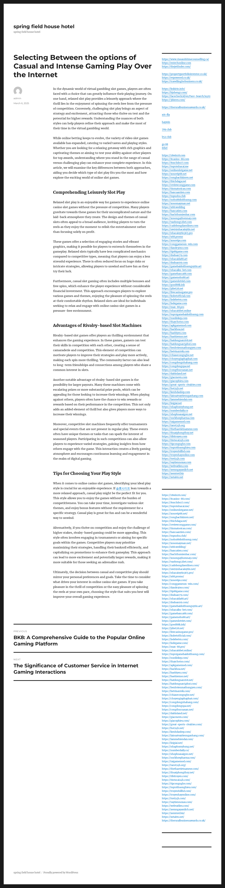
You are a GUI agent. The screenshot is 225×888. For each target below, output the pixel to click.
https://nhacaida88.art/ (175, 598)
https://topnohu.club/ (174, 535)
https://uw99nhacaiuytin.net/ (179, 569)
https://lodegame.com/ (175, 643)
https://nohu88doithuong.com (179, 199)
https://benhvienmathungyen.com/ (182, 687)
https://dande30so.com (175, 247)
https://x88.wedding (173, 207)
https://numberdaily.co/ (175, 750)
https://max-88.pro (173, 307)
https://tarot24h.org (173, 425)
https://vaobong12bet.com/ (177, 561)
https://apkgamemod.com (176, 325)
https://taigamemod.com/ (176, 761)
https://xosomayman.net (176, 203)
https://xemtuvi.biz (173, 473)
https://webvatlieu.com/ (175, 805)
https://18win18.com (173, 155)
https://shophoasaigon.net (177, 414)
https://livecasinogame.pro (177, 292)
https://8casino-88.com (175, 159)
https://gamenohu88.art (175, 277)
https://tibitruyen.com (174, 436)
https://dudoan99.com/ (175, 602)
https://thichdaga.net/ (174, 521)
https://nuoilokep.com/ (175, 657)
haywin (166, 122)
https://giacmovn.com (174, 377)
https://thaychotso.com (175, 321)
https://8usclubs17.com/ (176, 502)
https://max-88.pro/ (173, 646)
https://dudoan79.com (175, 255)
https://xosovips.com (174, 240)
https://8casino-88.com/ (176, 498)
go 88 (165, 144)
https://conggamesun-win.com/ (180, 583)
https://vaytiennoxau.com (176, 462)
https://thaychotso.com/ (176, 661)
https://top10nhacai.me (175, 166)
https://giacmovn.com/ (175, 717)
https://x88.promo (172, 236)
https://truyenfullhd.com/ (176, 791)
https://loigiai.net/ (172, 742)
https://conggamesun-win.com (180, 244)
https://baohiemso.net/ (175, 676)
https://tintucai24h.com (175, 440)
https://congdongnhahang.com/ (180, 702)
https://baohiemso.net (174, 336)
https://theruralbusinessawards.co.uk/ (183, 107)
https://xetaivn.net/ (173, 816)
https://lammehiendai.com (177, 399)
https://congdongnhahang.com (180, 362)
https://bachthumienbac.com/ (179, 554)
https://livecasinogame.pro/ (178, 632)
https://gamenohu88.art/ (176, 617)
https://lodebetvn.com (174, 299)
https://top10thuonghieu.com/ (179, 787)
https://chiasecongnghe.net (178, 355)
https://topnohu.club (174, 196)
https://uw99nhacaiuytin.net (178, 229)
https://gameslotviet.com (176, 281)
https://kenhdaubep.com (176, 392)
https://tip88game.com (175, 251)
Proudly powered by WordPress (60, 872)
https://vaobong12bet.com (177, 222)
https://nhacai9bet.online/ (177, 650)
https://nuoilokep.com (174, 318)
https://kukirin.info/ (173, 88)
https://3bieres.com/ (173, 99)
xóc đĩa (166, 114)
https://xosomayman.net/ (176, 543)
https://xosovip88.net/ (175, 513)
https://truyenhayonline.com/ (179, 794)
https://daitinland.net (174, 373)
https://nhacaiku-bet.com (176, 270)
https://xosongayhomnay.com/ (179, 558)
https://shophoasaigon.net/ (177, 754)
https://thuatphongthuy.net (177, 432)
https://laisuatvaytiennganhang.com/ (183, 735)
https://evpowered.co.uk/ (176, 77)
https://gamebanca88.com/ (177, 613)
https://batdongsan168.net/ (177, 680)
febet (165, 148)
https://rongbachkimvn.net (177, 177)
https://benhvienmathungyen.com (181, 347)
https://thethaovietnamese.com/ (180, 768)
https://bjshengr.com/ (174, 92)
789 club (167, 129)
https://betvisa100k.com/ (176, 691)
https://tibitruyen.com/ (175, 776)
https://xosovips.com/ (174, 580)
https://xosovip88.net (174, 173)
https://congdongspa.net (176, 366)
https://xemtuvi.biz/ (173, 813)
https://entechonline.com (176, 62)
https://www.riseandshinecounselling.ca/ (185, 59)
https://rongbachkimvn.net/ (178, 517)
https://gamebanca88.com (177, 273)
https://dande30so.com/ (175, 587)
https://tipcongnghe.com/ (177, 783)
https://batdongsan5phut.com (179, 344)
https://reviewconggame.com (178, 185)
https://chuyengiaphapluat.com (180, 358)
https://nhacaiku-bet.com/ (177, 609)
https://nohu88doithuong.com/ (180, 539)
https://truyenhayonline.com (178, 455)
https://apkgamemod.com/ (177, 665)
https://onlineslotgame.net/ (178, 509)
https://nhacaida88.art (174, 258)
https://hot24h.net (172, 388)
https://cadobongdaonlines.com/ (180, 565)
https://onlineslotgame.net (177, 170)
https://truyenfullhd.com (176, 451)
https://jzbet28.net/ (173, 628)
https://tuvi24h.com (173, 458)
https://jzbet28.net (172, 288)
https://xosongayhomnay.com (179, 218)
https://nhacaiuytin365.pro (177, 233)
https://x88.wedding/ (174, 546)
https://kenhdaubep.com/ (176, 731)
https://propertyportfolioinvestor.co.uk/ (184, 74)
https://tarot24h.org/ (174, 765)
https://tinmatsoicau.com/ (177, 528)
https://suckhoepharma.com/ (178, 757)
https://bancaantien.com (176, 192)
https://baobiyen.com (174, 332)
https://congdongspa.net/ (176, 705)
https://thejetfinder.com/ (176, 66)
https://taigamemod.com (176, 421)
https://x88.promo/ (173, 576)
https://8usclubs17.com (175, 162)
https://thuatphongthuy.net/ (178, 772)
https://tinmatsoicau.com (176, 188)
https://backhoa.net (173, 329)
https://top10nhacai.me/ (175, 506)
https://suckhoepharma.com (178, 418)
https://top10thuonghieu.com (178, 447)
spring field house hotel (44, 26)
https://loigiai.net (172, 403)
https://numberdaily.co (175, 410)
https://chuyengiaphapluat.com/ (180, 698)
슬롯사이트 (123, 488)
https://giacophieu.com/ (175, 720)
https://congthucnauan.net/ (178, 709)
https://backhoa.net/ (173, 668)
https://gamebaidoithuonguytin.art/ (182, 606)
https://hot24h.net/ (173, 728)
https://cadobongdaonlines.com (180, 225)
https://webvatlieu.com (175, 466)
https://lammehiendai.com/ (177, 739)
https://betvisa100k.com (175, 351)
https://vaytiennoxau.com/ (177, 802)
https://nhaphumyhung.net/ (178, 746)
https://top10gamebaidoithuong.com (183, 314)
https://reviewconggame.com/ (179, 524)
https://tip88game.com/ (175, 591)
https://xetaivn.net (172, 477)
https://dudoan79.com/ (175, 595)
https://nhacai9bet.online (176, 310)
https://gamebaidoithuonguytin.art (181, 266)
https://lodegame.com (174, 303)
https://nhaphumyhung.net (177, 406)
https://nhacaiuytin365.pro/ (178, 572)
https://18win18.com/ (174, 495)
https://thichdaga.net (174, 181)
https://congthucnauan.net (177, 369)
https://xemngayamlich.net (177, 469)
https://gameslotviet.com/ (177, 620)
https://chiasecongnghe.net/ (178, 694)
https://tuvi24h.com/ (174, 798)
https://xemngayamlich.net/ (178, 809)
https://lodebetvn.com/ (175, 639)
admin (17, 98)
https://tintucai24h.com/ (176, 779)
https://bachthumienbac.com (178, 214)
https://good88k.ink (173, 284)
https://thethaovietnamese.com (180, 429)
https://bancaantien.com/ (176, 532)
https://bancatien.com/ (175, 550)
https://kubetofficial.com (176, 295)
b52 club (166, 136)
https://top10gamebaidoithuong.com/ (183, 654)
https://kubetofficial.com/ (176, 635)
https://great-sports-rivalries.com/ (182, 724)
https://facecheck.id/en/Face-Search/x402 (186, 96)
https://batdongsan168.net (177, 340)
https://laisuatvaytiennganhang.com (182, 395)
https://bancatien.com (174, 210)
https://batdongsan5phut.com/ (179, 683)
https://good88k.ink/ (174, 624)
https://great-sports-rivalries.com (181, 384)
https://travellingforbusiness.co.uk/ (182, 81)
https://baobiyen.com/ (174, 672)
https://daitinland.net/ (174, 713)
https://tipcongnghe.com (176, 443)
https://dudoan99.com (175, 262)
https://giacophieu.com (175, 381)
